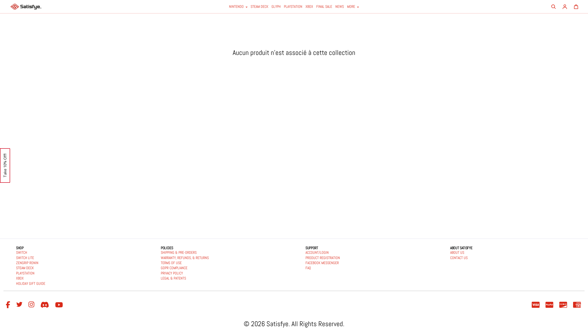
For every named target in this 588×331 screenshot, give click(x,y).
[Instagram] (32, 305)
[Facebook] (8, 305)
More (351, 7)
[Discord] (45, 305)
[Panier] (576, 6)
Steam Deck (259, 7)
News (339, 7)
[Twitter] (20, 305)
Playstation (293, 7)
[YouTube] (59, 305)
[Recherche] (553, 6)
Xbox (309, 7)
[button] (5, 165)
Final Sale (324, 7)
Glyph (276, 7)
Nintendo (237, 7)
